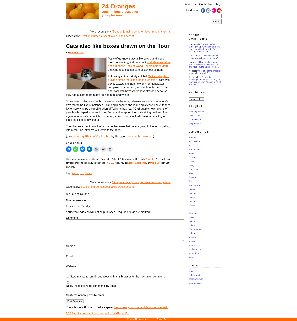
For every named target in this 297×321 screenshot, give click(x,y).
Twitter (88, 173)
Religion (192, 233)
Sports (192, 245)
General (192, 197)
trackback (155, 163)
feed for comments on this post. (88, 313)
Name (70, 246)
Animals (150, 159)
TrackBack (119, 313)
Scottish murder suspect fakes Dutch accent (107, 36)
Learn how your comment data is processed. (141, 307)
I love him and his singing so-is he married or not (203, 57)
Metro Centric (195, 115)
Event (191, 173)
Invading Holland (197, 111)
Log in (191, 271)
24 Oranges (118, 6)
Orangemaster (76, 52)
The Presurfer (195, 123)
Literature (193, 213)
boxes (75, 173)
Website (71, 266)
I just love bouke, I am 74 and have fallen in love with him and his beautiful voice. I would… (204, 64)
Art (190, 145)
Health (192, 201)
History (192, 205)
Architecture (194, 141)
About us (190, 4)
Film (190, 181)
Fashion (192, 177)
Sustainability (195, 249)
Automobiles (194, 149)
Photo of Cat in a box (98, 136)
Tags (219, 4)
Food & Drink (194, 185)
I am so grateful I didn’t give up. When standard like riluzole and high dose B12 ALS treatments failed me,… (204, 48)
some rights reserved (140, 136)
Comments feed (196, 279)
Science (192, 237)
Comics (192, 161)
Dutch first (193, 169)
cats (82, 173)
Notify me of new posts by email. (85, 295)
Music (191, 217)
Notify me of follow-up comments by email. (91, 285)
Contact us (205, 4)
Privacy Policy (163, 319)
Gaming (192, 193)
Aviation (192, 153)
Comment (73, 217)
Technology (194, 253)
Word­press (144, 319)
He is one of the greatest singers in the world (204, 72)
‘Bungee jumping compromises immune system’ (141, 31)
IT (189, 209)
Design (192, 165)
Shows (192, 241)
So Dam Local (195, 120)
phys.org (78, 136)
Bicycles (192, 157)
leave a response (137, 163)
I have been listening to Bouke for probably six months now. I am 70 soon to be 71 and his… (205, 81)
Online (192, 225)
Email (70, 256)
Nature (192, 221)
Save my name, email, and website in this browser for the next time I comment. (117, 276)
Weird (191, 257)
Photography (195, 229)
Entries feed (194, 275)
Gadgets (192, 189)
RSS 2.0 (110, 163)
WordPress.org (195, 283)
